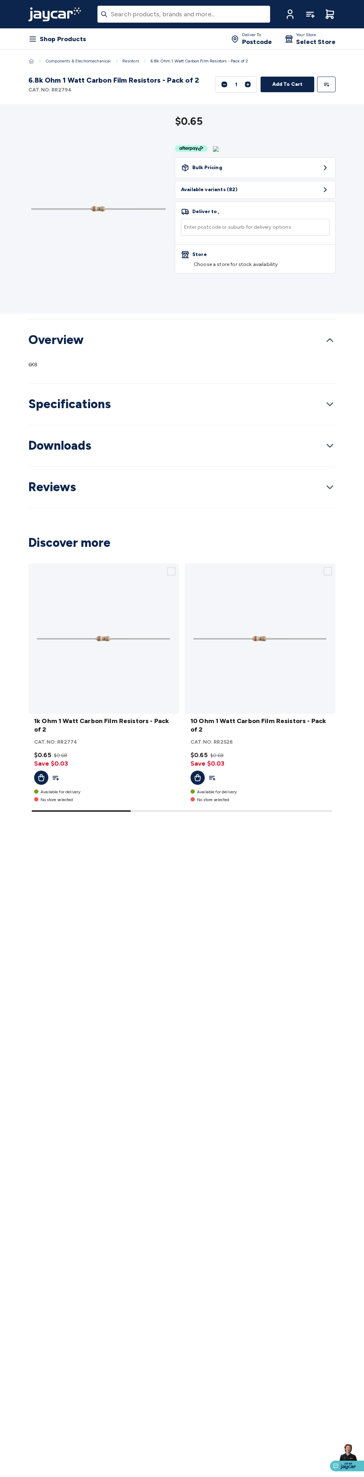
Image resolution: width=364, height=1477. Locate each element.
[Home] (31, 61)
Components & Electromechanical (78, 61)
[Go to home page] (54, 14)
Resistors (130, 61)
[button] (290, 14)
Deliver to (205, 212)
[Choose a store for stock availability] (255, 259)
